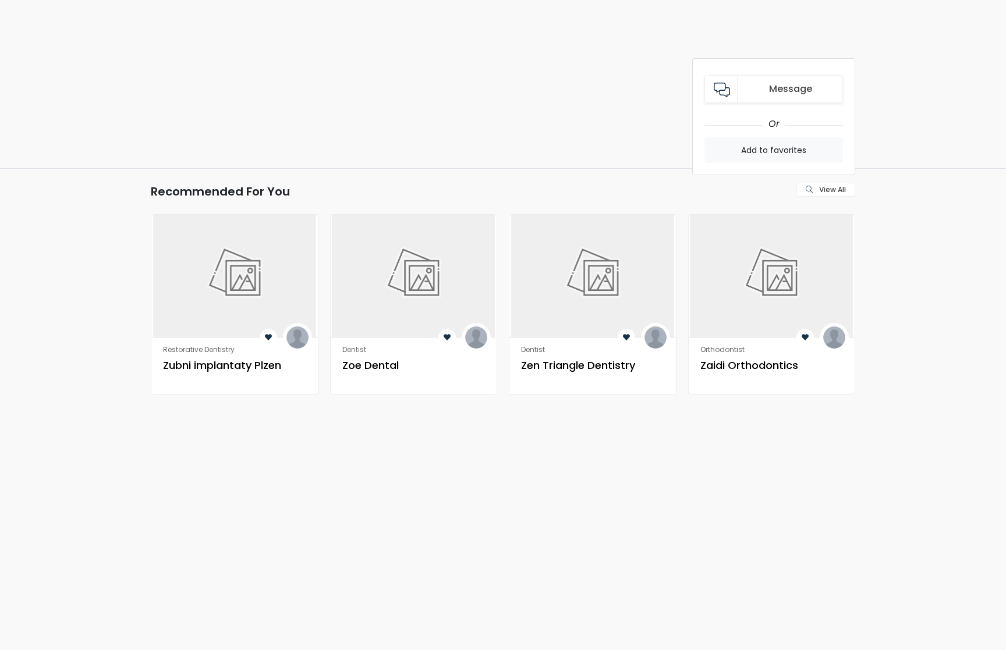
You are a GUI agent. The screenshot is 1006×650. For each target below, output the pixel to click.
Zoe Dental (370, 365)
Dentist (354, 349)
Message (790, 88)
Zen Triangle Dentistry (578, 365)
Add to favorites (773, 150)
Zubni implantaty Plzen (222, 365)
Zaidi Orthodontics (749, 365)
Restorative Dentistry (199, 349)
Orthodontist (722, 349)
